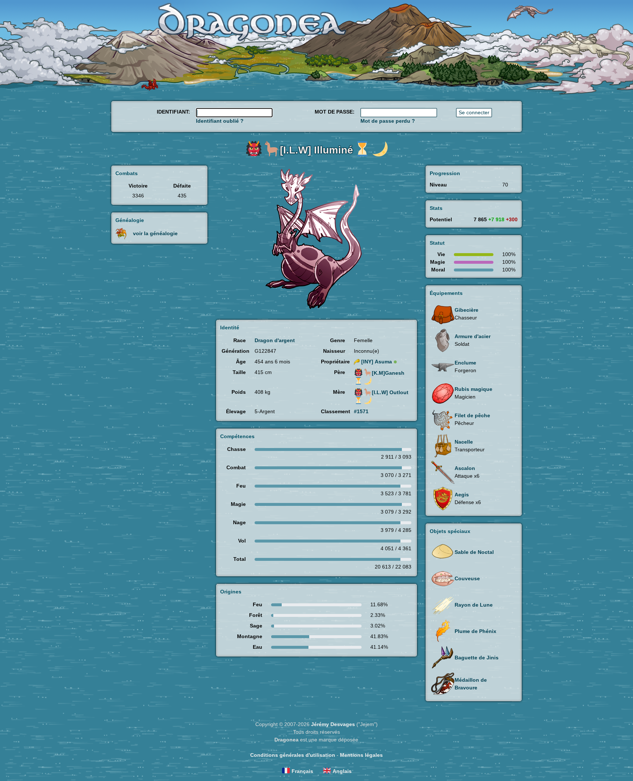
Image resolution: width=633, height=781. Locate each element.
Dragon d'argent (275, 340)
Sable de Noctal (474, 552)
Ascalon (465, 468)
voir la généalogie (155, 233)
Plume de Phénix (475, 631)
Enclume (465, 363)
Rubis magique (473, 389)
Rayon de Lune (474, 605)
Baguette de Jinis (477, 657)
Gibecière (466, 310)
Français (302, 771)
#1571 (361, 411)
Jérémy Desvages (333, 724)
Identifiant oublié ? (220, 121)
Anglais (342, 771)
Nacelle (464, 442)
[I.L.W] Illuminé (316, 150)
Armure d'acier (473, 336)
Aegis (462, 494)
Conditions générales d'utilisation (292, 755)
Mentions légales (361, 755)
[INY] (376, 361)
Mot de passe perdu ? (387, 121)
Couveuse (467, 578)
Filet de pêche (472, 415)
